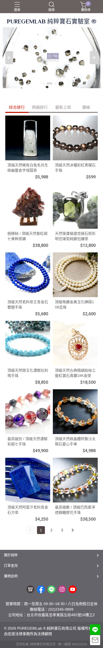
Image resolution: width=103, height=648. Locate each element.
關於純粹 (11, 555)
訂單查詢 (11, 565)
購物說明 (11, 576)
